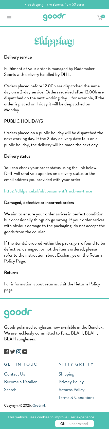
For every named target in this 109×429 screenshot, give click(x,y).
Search (10, 389)
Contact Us (14, 373)
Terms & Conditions (76, 397)
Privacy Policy (71, 381)
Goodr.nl (38, 405)
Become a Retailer (20, 381)
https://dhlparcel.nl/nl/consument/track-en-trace (48, 190)
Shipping (66, 373)
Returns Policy (71, 389)
